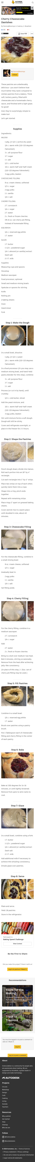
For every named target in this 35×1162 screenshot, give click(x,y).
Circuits (4, 1087)
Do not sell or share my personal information (19, 1155)
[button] (2, 2)
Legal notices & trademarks (13, 1158)
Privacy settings (23, 1152)
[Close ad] (32, 8)
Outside (4, 1104)
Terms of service (24, 1149)
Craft (3, 1095)
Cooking (20, 26)
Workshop (5, 1090)
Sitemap (5, 1125)
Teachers (5, 1107)
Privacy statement (10, 1152)
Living (4, 1101)
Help (3, 1122)
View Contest (17, 944)
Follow (14, 75)
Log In (17, 1047)
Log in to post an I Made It (17, 969)
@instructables (10, 1137)
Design (4, 1093)
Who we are (6, 1128)
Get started (6, 1119)
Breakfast (28, 26)
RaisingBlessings (9, 26)
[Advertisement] (17, 10)
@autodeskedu (10, 1141)
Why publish (6, 1116)
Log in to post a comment (17, 1055)
